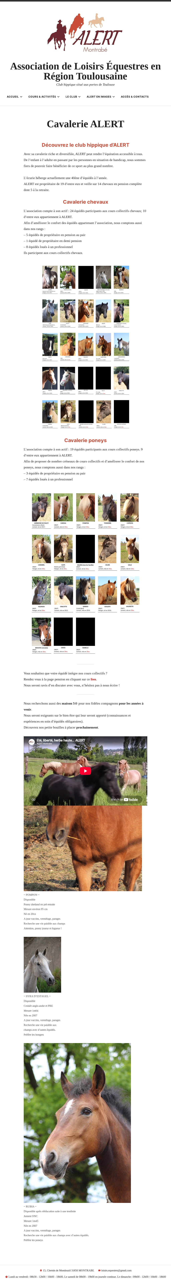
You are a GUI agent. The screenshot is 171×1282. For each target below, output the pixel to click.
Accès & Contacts (135, 96)
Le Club (71, 96)
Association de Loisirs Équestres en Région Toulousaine (85, 71)
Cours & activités (42, 96)
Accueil (13, 96)
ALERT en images (99, 96)
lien (93, 679)
